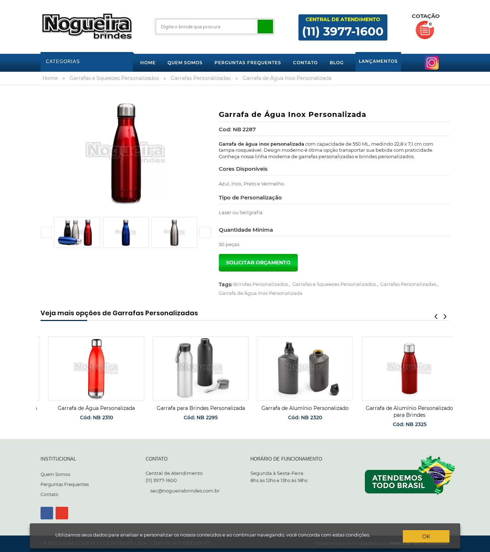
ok (426, 536)
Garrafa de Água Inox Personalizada (260, 293)
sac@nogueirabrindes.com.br (185, 491)
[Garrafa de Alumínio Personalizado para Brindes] (401, 368)
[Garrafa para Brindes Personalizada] (192, 368)
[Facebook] (47, 513)
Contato (49, 494)
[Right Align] (265, 26)
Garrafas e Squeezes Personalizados (334, 284)
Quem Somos (55, 474)
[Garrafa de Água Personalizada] (88, 368)
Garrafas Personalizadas (408, 284)
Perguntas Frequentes (65, 484)
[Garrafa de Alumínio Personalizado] (297, 368)
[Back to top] (482, 546)
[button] (46, 232)
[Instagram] (62, 513)
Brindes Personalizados (260, 284)
